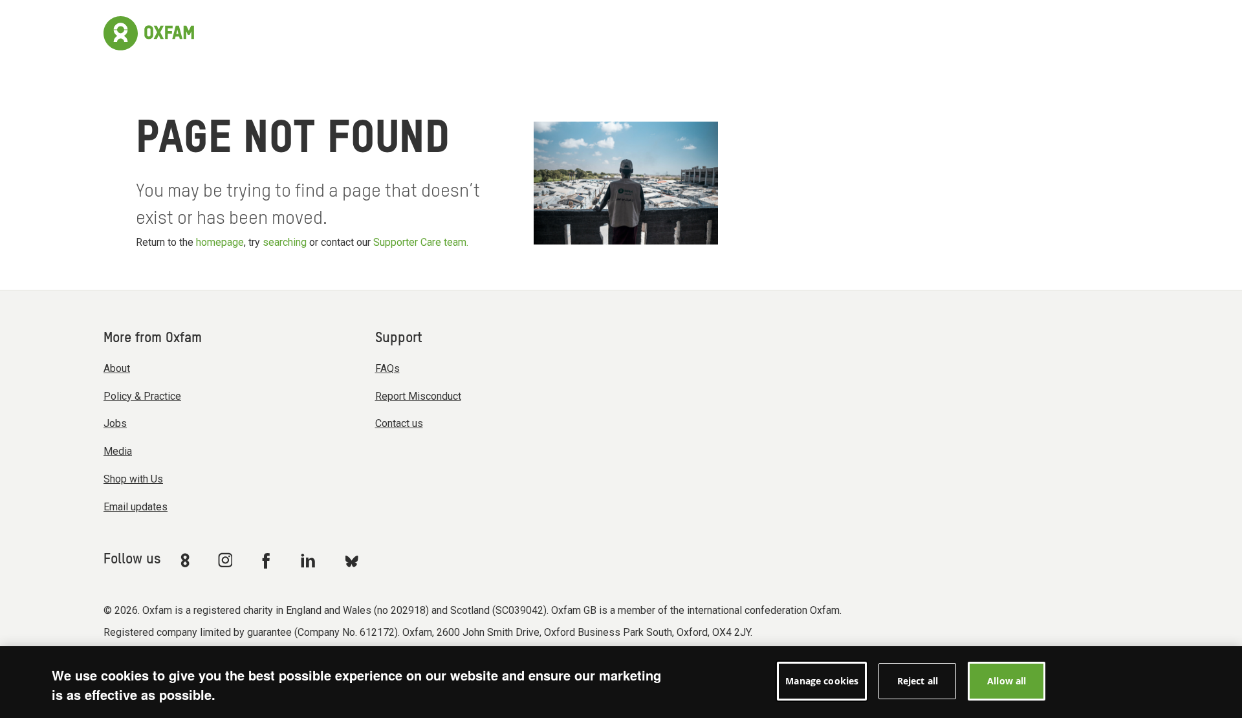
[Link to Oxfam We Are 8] (187, 560)
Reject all (917, 681)
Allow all (1006, 681)
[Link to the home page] (149, 31)
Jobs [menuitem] (115, 423)
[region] (621, 682)
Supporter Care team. (420, 242)
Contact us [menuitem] (399, 423)
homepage (220, 242)
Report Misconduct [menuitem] (418, 396)
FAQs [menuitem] (387, 368)
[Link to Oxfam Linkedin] (310, 560)
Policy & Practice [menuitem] (142, 396)
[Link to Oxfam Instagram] (225, 559)
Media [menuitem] (118, 451)
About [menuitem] (117, 368)
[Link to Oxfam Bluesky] (352, 560)
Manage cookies (821, 681)
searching (285, 242)
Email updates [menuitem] (136, 507)
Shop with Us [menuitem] (133, 479)
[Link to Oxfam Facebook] (267, 560)
